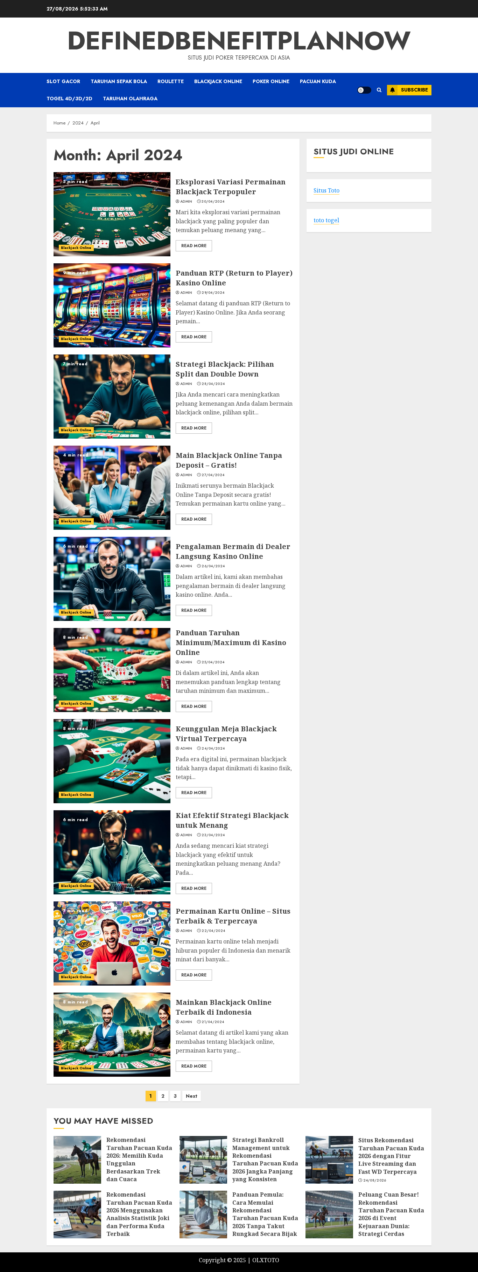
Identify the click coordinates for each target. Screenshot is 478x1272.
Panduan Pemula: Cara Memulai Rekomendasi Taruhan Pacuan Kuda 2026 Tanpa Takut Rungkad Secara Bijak (265, 1214)
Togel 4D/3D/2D (69, 98)
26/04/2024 (213, 566)
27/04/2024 (213, 475)
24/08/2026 (374, 1180)
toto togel (326, 220)
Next (191, 1096)
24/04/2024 (213, 748)
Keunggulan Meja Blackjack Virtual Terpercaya (226, 733)
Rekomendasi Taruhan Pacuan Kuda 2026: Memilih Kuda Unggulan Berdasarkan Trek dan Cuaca (139, 1159)
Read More (193, 246)
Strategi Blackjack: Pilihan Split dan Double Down (225, 369)
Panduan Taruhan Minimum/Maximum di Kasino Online (231, 642)
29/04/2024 (213, 292)
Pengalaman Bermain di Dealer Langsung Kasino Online (233, 551)
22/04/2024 (213, 930)
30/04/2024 (213, 201)
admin (186, 201)
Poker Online (271, 81)
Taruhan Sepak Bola (119, 81)
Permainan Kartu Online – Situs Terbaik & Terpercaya (233, 916)
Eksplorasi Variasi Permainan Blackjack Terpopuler (231, 186)
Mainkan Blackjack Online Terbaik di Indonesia (224, 1007)
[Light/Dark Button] (364, 90)
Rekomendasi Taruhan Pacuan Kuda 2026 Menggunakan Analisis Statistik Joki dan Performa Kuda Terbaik (139, 1214)
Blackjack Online (218, 81)
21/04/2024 (213, 1022)
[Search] (379, 90)
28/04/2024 (213, 383)
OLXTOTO (265, 1260)
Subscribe (414, 89)
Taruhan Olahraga (130, 98)
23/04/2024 (213, 835)
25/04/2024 (213, 662)
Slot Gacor (63, 81)
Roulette (170, 81)
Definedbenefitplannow (239, 40)
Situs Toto (326, 191)
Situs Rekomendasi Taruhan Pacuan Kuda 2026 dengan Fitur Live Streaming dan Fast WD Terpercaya (391, 1156)
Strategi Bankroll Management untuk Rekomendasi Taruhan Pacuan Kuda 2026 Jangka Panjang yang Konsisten (265, 1159)
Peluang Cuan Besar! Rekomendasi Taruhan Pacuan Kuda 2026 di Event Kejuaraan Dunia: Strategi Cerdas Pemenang (391, 1218)
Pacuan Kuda (318, 81)
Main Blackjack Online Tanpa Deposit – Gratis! (229, 460)
